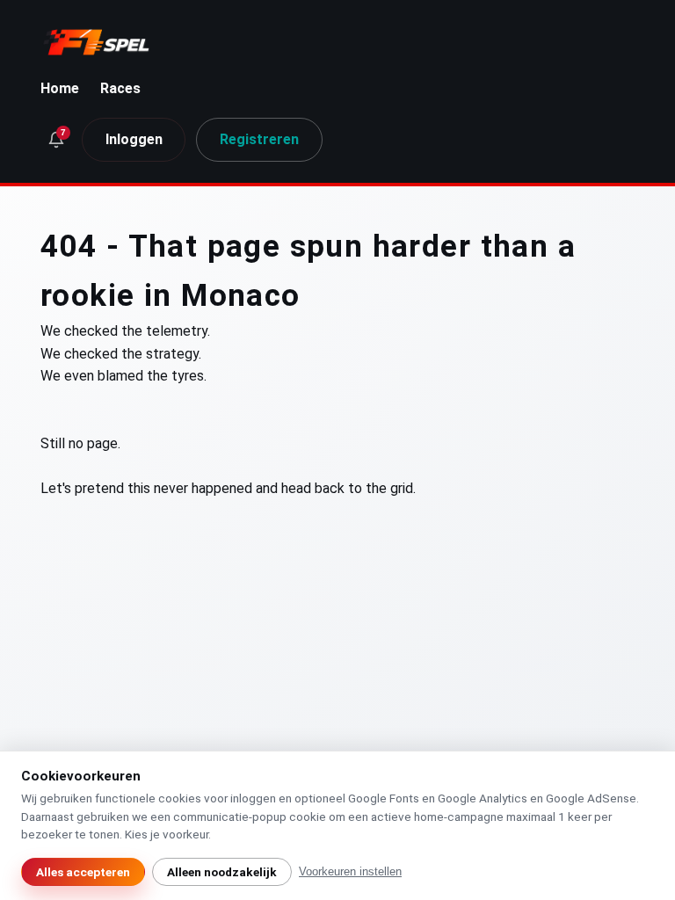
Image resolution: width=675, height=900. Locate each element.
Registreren (259, 139)
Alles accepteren (83, 872)
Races (120, 88)
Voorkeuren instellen (350, 871)
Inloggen (134, 139)
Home (59, 88)
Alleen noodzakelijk (222, 872)
